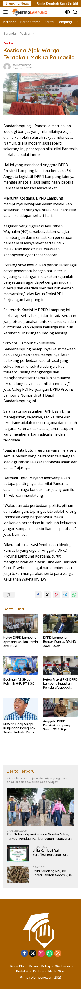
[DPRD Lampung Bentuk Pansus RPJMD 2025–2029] (60, 623)
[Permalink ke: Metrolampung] (7, 66)
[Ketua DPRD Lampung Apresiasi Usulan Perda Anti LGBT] (20, 623)
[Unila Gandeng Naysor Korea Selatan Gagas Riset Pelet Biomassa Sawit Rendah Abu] (18, 874)
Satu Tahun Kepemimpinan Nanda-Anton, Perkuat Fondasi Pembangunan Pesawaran (39, 836)
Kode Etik (17, 966)
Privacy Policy (39, 966)
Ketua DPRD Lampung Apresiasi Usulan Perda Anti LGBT (20, 642)
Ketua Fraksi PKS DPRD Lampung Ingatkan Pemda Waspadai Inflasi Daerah (60, 683)
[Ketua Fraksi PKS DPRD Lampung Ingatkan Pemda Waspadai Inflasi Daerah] (60, 665)
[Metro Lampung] (30, 12)
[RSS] (57, 953)
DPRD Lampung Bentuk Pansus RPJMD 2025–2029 (59, 642)
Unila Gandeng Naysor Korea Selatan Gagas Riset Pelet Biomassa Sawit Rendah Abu (53, 873)
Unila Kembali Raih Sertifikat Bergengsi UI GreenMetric (49, 853)
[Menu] (6, 12)
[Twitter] (32, 953)
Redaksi (22, 971)
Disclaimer (62, 966)
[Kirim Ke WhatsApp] (74, 594)
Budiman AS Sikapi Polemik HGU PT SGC (18, 681)
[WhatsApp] (49, 953)
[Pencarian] (75, 12)
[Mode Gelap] (67, 12)
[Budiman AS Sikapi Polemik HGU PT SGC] (20, 665)
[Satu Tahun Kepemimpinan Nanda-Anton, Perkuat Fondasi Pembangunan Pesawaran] (40, 807)
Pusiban (9, 43)
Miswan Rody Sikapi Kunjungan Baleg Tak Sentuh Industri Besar (19, 728)
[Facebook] (24, 953)
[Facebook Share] (38, 594)
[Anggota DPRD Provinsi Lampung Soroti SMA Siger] (60, 707)
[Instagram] (41, 953)
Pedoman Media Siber (49, 971)
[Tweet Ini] (47, 594)
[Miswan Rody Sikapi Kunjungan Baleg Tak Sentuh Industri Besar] (20, 709)
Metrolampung (22, 65)
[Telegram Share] (65, 594)
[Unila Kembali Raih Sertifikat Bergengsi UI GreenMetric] (18, 853)
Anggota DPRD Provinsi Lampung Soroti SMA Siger (56, 725)
